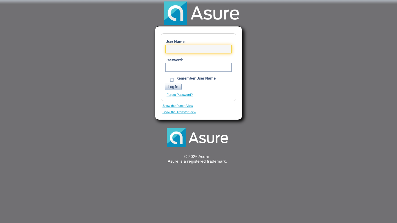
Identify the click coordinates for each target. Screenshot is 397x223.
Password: (174, 59)
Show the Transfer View (179, 112)
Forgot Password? (180, 94)
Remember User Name (196, 78)
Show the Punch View (177, 105)
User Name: (175, 41)
